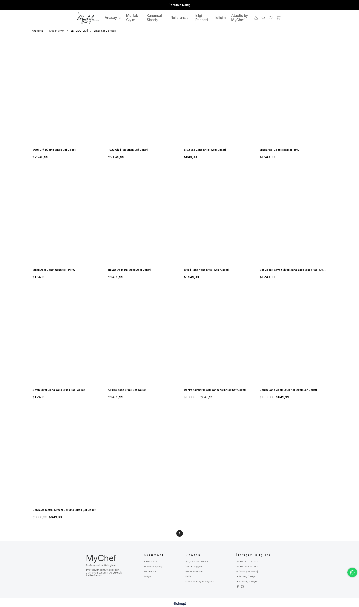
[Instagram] (242, 586)
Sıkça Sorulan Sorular (196, 561)
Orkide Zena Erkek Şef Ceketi (127, 389)
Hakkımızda (150, 561)
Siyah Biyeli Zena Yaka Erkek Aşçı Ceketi (59, 389)
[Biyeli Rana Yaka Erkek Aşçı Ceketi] (217, 215)
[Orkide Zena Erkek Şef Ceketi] (142, 335)
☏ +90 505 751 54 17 (248, 566)
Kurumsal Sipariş (153, 566)
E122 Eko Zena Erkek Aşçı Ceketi (205, 149)
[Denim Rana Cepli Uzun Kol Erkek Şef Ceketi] (293, 335)
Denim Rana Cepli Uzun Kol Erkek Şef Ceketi (288, 389)
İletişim (147, 576)
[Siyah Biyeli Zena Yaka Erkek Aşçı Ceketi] (66, 335)
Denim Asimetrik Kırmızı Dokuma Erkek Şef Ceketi (64, 509)
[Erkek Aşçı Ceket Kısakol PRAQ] (293, 95)
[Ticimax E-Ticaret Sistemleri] (179, 604)
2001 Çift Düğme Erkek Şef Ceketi (54, 149)
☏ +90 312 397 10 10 (248, 561)
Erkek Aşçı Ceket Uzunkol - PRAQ (54, 269)
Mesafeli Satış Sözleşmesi (199, 581)
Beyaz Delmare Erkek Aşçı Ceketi (129, 269)
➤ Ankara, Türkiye (246, 576)
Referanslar (150, 571)
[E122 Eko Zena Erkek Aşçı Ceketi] (217, 95)
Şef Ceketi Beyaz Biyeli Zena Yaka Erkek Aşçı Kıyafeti (293, 269)
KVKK (188, 576)
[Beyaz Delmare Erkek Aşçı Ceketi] (142, 215)
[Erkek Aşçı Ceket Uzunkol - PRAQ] (66, 215)
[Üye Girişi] (256, 18)
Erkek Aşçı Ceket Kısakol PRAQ (279, 149)
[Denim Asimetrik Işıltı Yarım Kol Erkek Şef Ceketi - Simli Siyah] (217, 335)
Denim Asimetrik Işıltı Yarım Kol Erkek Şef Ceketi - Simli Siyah (217, 389)
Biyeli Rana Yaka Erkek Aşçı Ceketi (206, 269)
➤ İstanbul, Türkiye (246, 581)
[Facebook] (237, 586)
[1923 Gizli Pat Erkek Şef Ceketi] (142, 95)
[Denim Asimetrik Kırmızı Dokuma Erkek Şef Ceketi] (66, 455)
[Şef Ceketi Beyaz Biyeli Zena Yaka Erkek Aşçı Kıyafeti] (293, 215)
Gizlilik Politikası (194, 571)
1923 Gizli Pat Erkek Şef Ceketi (128, 149)
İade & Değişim (193, 566)
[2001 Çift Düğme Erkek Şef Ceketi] (66, 95)
